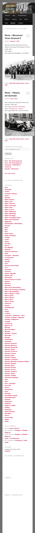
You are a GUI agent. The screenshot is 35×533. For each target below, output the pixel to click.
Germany (14, 19)
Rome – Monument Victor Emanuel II (14, 37)
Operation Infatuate (10, 357)
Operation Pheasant (10, 363)
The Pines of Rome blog (18, 106)
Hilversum (8, 283)
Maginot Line (8, 325)
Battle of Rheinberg (10, 213)
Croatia (7, 239)
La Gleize (7, 313)
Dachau (7, 241)
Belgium (7, 19)
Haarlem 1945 (9, 275)
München (7, 331)
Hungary (7, 305)
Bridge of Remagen (10, 235)
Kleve (6, 309)
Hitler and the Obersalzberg (13, 287)
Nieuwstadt (8, 335)
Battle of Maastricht (10, 211)
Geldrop (7, 259)
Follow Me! (7, 451)
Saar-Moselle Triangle (11, 395)
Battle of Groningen (10, 205)
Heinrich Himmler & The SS (13, 279)
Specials (13, 23)
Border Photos (9, 233)
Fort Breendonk (9, 257)
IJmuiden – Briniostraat (11, 169)
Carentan (7, 237)
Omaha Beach (9, 339)
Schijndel (7, 399)
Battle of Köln (9, 207)
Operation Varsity (10, 373)
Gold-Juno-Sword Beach (12, 265)
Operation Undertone (11, 371)
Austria (7, 195)
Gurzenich (8, 271)
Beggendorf (8, 221)
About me (7, 15)
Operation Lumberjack (11, 359)
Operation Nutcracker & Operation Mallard (17, 361)
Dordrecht (7, 249)
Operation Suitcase (10, 367)
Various (7, 415)
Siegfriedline (8, 401)
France (26, 19)
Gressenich (8, 269)
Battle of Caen (9, 201)
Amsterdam (8, 189)
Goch (6, 263)
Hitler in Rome (16, 83)
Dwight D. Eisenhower (11, 251)
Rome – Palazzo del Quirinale (12, 94)
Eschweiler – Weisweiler (12, 255)
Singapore (8, 403)
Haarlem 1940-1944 (10, 273)
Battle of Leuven (9, 209)
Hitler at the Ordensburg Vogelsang (15, 289)
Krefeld (7, 311)
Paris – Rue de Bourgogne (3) (13, 161)
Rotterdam (8, 393)
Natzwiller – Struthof (11, 333)
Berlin (6, 227)
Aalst (6, 187)
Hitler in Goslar (9, 295)
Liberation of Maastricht (11, 319)
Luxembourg (8, 323)
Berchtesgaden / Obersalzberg (13, 223)
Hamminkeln (8, 277)
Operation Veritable (10, 375)
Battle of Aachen (9, 199)
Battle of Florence (10, 203)
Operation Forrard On (11, 351)
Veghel (7, 419)
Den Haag (7, 243)
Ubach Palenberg (10, 411)
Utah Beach (8, 413)
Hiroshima (8, 285)
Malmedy (7, 327)
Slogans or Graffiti (10, 405)
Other (6, 23)
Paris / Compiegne (10, 383)
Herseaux (7, 281)
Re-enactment (9, 389)
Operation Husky (9, 355)
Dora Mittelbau (9, 247)
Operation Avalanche (11, 343)
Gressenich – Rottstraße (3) (12, 165)
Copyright (20, 23)
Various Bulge (9, 417)
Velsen (7, 421)
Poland (7, 387)
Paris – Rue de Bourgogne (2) (13, 163)
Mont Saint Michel (10, 329)
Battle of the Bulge (10, 215)
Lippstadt (7, 321)
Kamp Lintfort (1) (14, 428)
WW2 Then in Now (10, 173)
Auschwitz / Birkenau (11, 193)
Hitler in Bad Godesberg (12, 291)
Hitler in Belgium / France (12, 293)
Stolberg (7, 407)
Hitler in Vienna (9, 301)
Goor (6, 267)
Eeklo (6, 253)
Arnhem (7, 191)
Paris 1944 (8, 385)
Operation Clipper (10, 349)
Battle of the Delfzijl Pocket (12, 217)
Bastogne (7, 197)
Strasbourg (8, 409)
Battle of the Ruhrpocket (12, 219)
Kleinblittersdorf (9, 307)
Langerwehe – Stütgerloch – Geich (15, 315)
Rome (22, 83)
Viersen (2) (8, 167)
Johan (6, 438)
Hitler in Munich (9, 297)
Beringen (7, 225)
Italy (21, 19)
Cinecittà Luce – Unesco (16, 108)
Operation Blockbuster (11, 347)
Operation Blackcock (11, 345)
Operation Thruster (10, 369)
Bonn (6, 231)
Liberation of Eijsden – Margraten (14, 317)
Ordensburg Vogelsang (11, 377)
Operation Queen (10, 365)
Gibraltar (7, 261)
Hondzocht (8, 303)
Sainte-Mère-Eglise (10, 397)
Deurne (7, 245)
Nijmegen (7, 337)
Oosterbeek (8, 341)
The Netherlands (22, 15)
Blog (14, 15)
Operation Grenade (10, 353)
